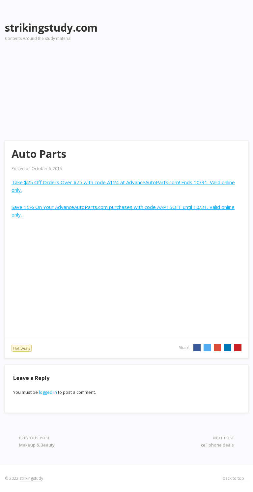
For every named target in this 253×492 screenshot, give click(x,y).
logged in (48, 392)
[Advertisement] (181, 63)
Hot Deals (21, 348)
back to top (234, 478)
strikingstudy (31, 478)
